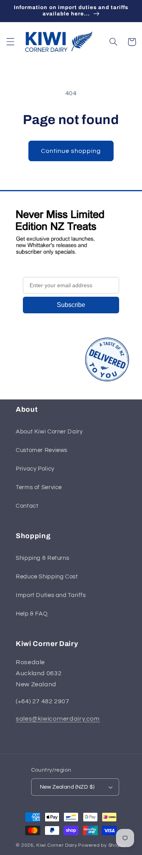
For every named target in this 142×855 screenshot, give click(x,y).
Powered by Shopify (102, 845)
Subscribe (71, 304)
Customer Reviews (41, 450)
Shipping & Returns (42, 558)
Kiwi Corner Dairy (56, 845)
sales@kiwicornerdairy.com (58, 719)
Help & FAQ (31, 614)
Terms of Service (39, 487)
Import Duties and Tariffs (51, 595)
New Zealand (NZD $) (67, 787)
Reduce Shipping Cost (47, 577)
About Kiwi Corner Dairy (49, 432)
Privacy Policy (35, 469)
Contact (27, 506)
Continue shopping (71, 151)
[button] (10, 42)
